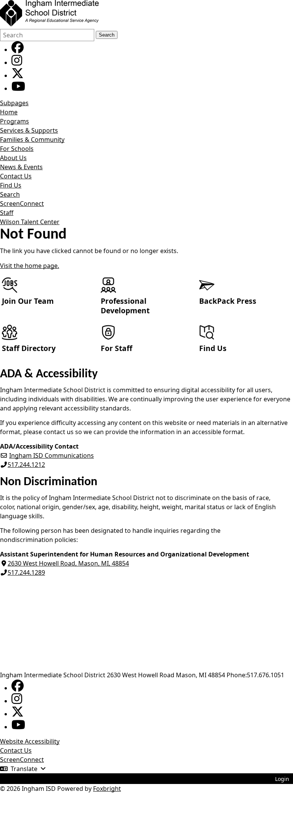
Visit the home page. (29, 265)
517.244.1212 (26, 464)
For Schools (17, 148)
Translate (24, 769)
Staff (6, 212)
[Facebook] (17, 49)
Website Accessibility (30, 741)
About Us (13, 158)
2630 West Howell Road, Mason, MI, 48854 (68, 563)
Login (282, 778)
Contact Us (16, 176)
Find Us (10, 185)
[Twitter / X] (17, 75)
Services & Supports (29, 130)
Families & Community (32, 139)
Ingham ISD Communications (51, 455)
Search (106, 35)
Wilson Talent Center (30, 222)
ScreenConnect (22, 203)
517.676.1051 (265, 675)
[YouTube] (18, 88)
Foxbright (107, 788)
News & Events (21, 167)
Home (9, 112)
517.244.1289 (26, 572)
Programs (14, 121)
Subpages (14, 103)
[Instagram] (16, 62)
